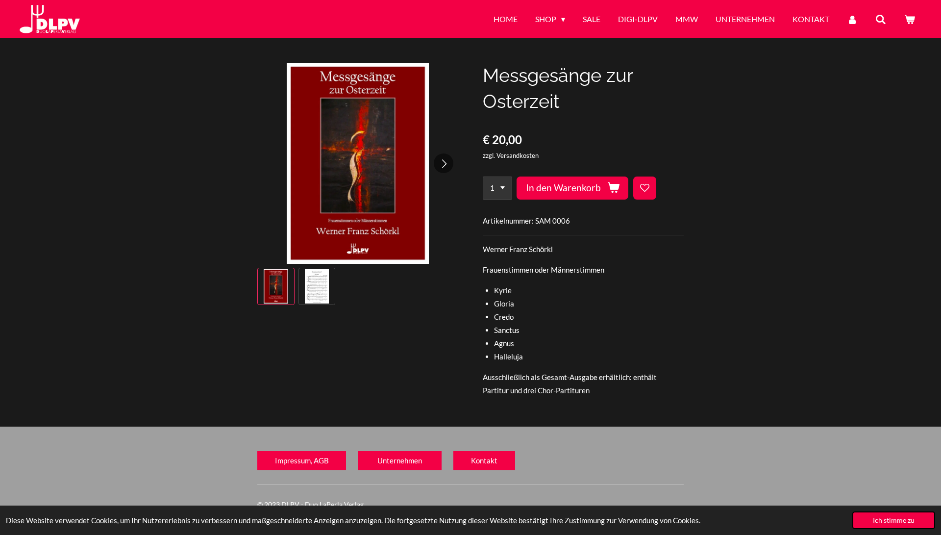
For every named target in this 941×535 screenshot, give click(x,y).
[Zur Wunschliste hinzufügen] (644, 188)
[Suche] (880, 19)
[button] (276, 286)
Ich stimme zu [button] (894, 520)
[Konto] (852, 19)
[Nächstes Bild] (443, 163)
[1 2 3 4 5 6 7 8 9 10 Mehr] (497, 188)
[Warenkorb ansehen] (909, 19)
